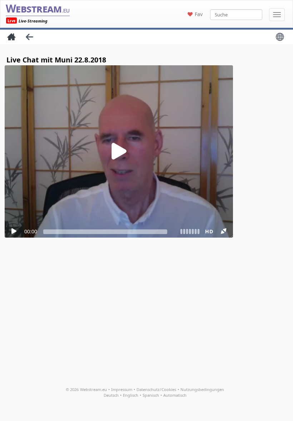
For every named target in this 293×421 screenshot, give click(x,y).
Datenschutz (147, 389)
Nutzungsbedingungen (202, 389)
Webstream (38, 8)
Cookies (169, 389)
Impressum (121, 389)
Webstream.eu (93, 389)
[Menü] (277, 14)
